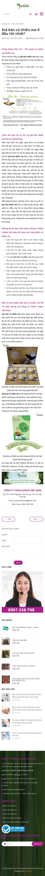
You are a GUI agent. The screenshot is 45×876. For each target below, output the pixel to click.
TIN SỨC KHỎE (16, 38)
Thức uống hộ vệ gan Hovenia (23, 666)
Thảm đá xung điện (19, 640)
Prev (9, 519)
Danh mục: (6, 38)
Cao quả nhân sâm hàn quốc (23, 653)
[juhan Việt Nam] (22, 6)
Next (35, 519)
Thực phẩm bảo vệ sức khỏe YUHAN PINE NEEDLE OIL (26, 680)
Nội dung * (6, 546)
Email (4, 540)
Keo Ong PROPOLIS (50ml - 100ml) (25, 627)
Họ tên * (5, 535)
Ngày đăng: (30, 38)
